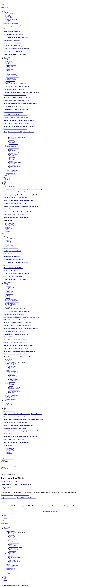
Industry (8, 70)
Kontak (5, 518)
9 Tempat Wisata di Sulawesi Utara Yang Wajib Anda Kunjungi (23, 189)
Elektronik (11, 159)
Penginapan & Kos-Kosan (12, 77)
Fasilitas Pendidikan (11, 65)
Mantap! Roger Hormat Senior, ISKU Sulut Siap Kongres (21, 103)
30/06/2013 (3, 502)
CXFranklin (5, 500)
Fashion (11, 161)
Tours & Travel (12, 155)
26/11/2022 (3, 488)
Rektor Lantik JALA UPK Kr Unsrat (15, 54)
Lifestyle (8, 178)
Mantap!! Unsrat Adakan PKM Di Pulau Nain (18, 98)
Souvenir (11, 167)
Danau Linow (9, 224)
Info (4, 177)
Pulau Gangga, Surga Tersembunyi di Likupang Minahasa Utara (23, 194)
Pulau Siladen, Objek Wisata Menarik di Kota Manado (20, 212)
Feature (8, 15)
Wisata (5, 185)
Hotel (7, 145)
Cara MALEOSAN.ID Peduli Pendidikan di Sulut (16, 484)
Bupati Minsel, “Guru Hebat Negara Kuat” (17, 109)
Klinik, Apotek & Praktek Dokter (17, 137)
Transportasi (9, 82)
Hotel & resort (9, 69)
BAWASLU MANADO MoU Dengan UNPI (17, 48)
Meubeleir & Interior (14, 165)
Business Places (10, 62)
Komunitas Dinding (10, 474)
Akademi (11, 140)
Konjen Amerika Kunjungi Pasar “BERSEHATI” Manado (18, 498)
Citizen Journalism (8, 57)
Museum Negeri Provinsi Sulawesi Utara (16, 217)
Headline (8, 16)
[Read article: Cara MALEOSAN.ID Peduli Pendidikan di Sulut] (50, 481)
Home (2, 474)
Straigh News (9, 21)
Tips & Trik (9, 179)
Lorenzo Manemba (6, 487)
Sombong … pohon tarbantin (12, 26)
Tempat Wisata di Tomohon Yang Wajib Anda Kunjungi (21, 206)
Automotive (9, 61)
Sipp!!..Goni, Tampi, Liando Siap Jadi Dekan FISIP (19, 126)
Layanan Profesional (11, 74)
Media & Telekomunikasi (12, 75)
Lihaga (8, 229)
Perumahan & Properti (11, 171)
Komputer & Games (14, 163)
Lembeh (8, 231)
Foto (5, 182)
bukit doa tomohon (10, 226)
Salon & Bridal (12, 153)
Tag (4, 474)
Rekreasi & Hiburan (11, 79)
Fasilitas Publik (9, 66)
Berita (5, 11)
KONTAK (3, 233)
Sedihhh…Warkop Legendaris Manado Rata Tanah (19, 120)
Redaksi (5, 515)
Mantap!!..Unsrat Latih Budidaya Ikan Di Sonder (19, 132)
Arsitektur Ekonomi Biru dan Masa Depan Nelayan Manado (22, 92)
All (7, 12)
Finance (11, 149)
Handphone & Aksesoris (15, 162)
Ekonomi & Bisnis (10, 14)
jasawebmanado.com (53, 511)
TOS (5, 516)
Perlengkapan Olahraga (14, 166)
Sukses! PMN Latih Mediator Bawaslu (15, 115)
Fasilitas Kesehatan (10, 63)
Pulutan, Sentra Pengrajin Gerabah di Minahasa (18, 200)
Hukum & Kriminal (11, 17)
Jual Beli (8, 71)
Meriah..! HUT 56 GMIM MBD (13, 43)
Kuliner (8, 73)
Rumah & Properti (10, 81)
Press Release (9, 20)
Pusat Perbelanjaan (10, 78)
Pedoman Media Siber (9, 514)
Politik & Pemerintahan (11, 19)
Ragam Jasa (12, 157)
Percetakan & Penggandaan (15, 152)
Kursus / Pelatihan (13, 144)
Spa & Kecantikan (13, 154)
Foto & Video (12, 150)
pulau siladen (9, 228)
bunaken (8, 227)
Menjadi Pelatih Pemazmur (12, 31)
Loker (5, 181)
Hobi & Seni (9, 67)
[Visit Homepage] (12, 3)
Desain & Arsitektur (14, 148)
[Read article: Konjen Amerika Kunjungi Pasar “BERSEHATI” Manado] (50, 495)
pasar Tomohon (10, 223)
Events (5, 175)
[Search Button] (15, 466)
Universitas (12, 142)
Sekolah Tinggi (12, 141)
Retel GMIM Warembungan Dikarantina (16, 37)
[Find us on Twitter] (1, 8)
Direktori (6, 58)
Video (5, 183)
